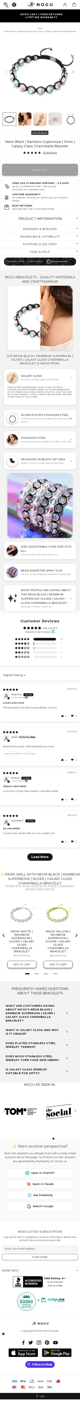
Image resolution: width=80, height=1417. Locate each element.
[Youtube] (55, 1342)
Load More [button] (40, 857)
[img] (10, 689)
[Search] (6, 4)
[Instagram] (39, 1342)
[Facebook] (23, 1342)
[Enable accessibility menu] (14, 4)
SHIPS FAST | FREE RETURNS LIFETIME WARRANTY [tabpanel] (41, 16)
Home (40, 28)
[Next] (73, 72)
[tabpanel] (21, 1111)
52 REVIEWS (50, 152)
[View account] (65, 4)
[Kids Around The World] (40, 261)
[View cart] (74, 4)
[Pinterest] (47, 1342)
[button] (22, 639)
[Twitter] (30, 1342)
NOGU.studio (40, 4)
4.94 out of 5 (49, 628)
